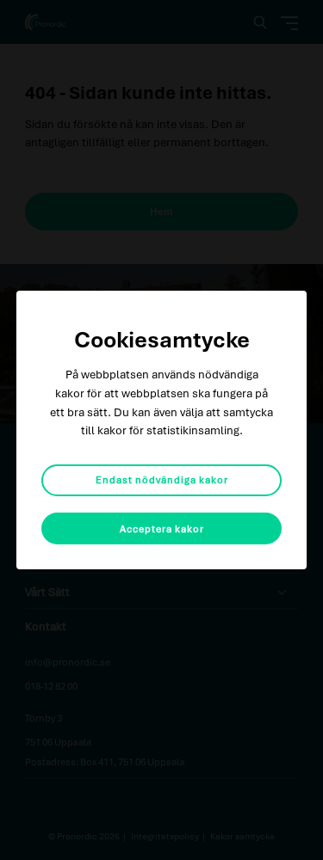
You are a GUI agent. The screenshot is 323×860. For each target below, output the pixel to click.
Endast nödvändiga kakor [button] (162, 479)
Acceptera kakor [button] (162, 528)
